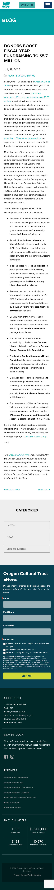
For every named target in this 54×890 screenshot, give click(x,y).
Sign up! (27, 676)
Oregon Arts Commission (16, 777)
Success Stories (25, 75)
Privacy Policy (20, 875)
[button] (27, 5)
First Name (8, 612)
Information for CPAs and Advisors (21, 649)
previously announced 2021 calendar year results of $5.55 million (26, 97)
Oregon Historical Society (16, 792)
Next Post (43, 490)
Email (6, 598)
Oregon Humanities (13, 782)
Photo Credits (34, 875)
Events (11, 525)
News (11, 75)
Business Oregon (12, 807)
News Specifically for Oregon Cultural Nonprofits (27, 652)
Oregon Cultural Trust (18, 455)
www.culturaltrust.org (36, 436)
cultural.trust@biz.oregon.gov (18, 715)
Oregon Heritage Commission (18, 787)
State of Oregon (12, 802)
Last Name (8, 626)
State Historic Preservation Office (20, 797)
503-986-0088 (18, 719)
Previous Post (12, 490)
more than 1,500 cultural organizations (22, 138)
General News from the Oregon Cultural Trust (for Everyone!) (27, 645)
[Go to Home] (6, 5)
